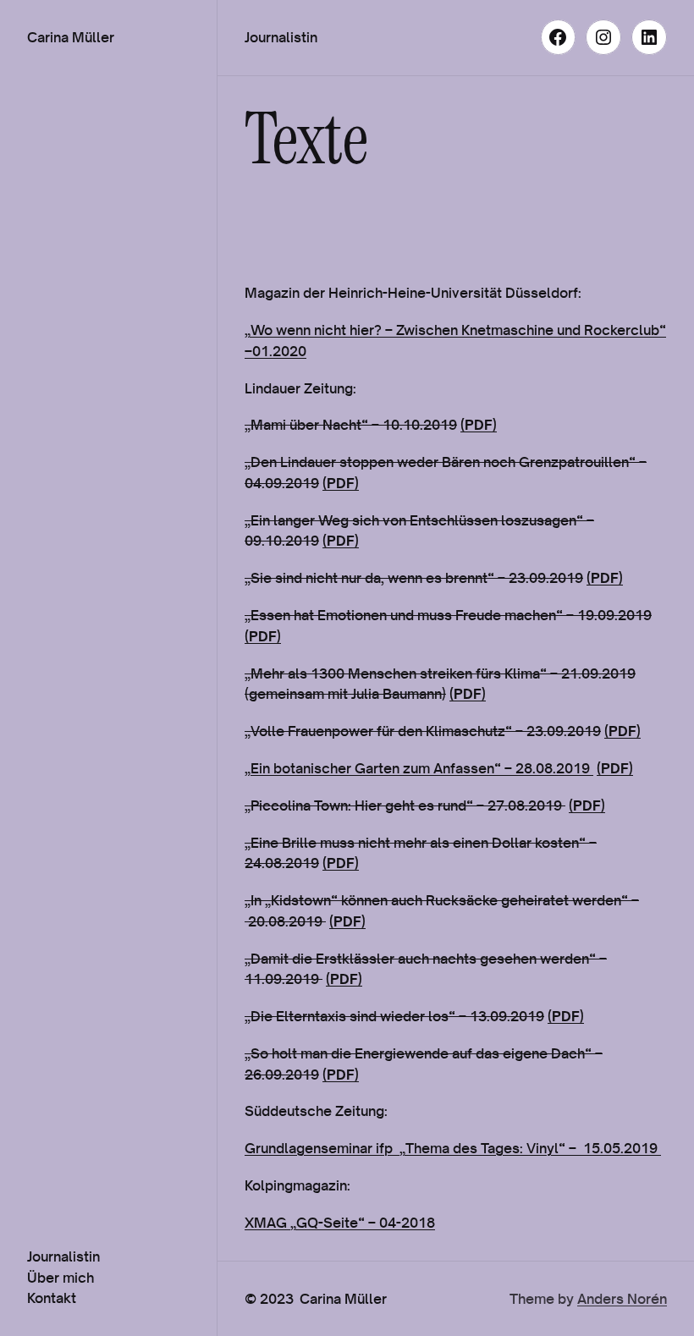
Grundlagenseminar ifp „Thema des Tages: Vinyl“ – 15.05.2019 (453, 1148)
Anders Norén (622, 1298)
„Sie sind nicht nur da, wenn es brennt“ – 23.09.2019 (414, 577)
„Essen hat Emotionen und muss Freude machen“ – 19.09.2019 (448, 615)
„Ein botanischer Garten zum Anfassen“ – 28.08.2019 (419, 768)
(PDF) (478, 424)
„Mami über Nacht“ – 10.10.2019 (351, 424)
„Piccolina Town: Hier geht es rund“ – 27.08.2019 (405, 805)
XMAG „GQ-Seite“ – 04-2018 (340, 1222)
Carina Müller (70, 37)
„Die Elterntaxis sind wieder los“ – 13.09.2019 (394, 1016)
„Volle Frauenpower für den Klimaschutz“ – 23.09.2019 (423, 730)
